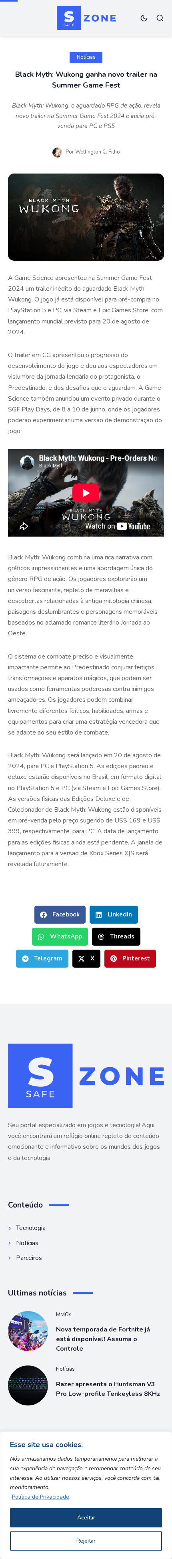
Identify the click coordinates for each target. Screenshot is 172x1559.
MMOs (64, 1314)
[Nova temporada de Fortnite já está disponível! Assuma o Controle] (28, 1331)
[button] (60, 915)
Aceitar (86, 1517)
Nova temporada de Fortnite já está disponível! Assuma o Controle (103, 1339)
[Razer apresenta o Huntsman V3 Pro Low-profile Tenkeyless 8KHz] (28, 1385)
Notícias (86, 57)
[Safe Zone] (86, 18)
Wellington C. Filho (97, 152)
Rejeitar (86, 1541)
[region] (86, 1495)
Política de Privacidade (40, 1497)
